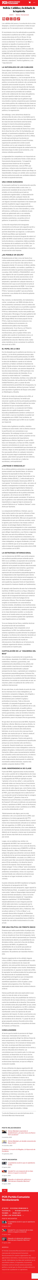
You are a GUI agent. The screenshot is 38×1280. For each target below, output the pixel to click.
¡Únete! (5, 1208)
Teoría (5, 1213)
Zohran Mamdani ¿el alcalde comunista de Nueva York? (22, 1142)
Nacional (6, 1211)
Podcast (17, 1213)
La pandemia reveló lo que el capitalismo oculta (21, 1163)
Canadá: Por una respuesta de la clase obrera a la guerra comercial (20, 1172)
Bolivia (18, 15)
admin (11, 15)
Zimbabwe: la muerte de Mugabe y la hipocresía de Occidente (18, 1150)
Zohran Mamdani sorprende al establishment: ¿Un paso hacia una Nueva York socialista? (21, 1132)
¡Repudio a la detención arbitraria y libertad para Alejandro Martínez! (19, 1180)
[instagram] (12, 1203)
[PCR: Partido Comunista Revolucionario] (11, 4)
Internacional (25, 15)
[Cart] (29, 2)
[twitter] (4, 1203)
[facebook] (8, 1203)
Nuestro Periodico (19, 1208)
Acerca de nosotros (11, 1215)
